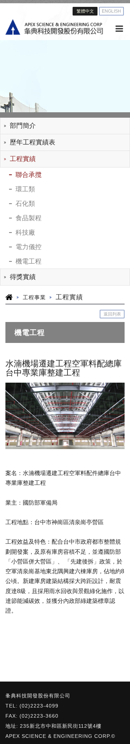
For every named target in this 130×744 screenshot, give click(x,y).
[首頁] (54, 27)
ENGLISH (111, 11)
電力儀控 (29, 247)
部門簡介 (23, 125)
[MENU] (119, 29)
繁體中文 (85, 11)
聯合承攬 (29, 174)
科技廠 (25, 232)
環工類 (25, 189)
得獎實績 (23, 276)
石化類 (25, 203)
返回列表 (112, 314)
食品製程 (29, 218)
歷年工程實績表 (32, 142)
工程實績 (23, 158)
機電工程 (29, 261)
